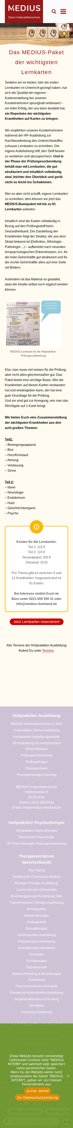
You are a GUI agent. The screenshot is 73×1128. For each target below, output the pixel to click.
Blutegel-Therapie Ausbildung (36, 883)
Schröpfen (36, 954)
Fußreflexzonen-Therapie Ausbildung (36, 902)
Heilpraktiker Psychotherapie (36, 830)
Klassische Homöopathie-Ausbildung (36, 992)
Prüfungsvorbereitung (36, 755)
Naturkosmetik (36, 967)
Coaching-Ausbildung (36, 1012)
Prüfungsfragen (37, 762)
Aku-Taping (36, 870)
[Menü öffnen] (63, 11)
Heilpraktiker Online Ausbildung (36, 730)
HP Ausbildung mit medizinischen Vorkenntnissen (36, 746)
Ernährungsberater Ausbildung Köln (36, 896)
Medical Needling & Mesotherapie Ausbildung (36, 976)
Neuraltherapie (36, 928)
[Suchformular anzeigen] (54, 11)
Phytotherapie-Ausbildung (36, 941)
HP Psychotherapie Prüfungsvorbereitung (37, 843)
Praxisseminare (36, 768)
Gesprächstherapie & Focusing (36, 999)
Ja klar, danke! (37, 1091)
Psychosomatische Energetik (36, 986)
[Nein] (68, 1076)
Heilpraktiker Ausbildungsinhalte (36, 736)
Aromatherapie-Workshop (36, 948)
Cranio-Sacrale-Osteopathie (36, 889)
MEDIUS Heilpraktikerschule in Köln (36, 724)
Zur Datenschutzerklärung (37, 1097)
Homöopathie (36, 909)
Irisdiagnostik (36, 922)
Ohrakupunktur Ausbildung (36, 935)
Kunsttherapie (37, 961)
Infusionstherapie (36, 915)
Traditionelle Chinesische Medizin (36, 876)
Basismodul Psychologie (36, 837)
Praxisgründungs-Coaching (36, 774)
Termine (48, 650)
